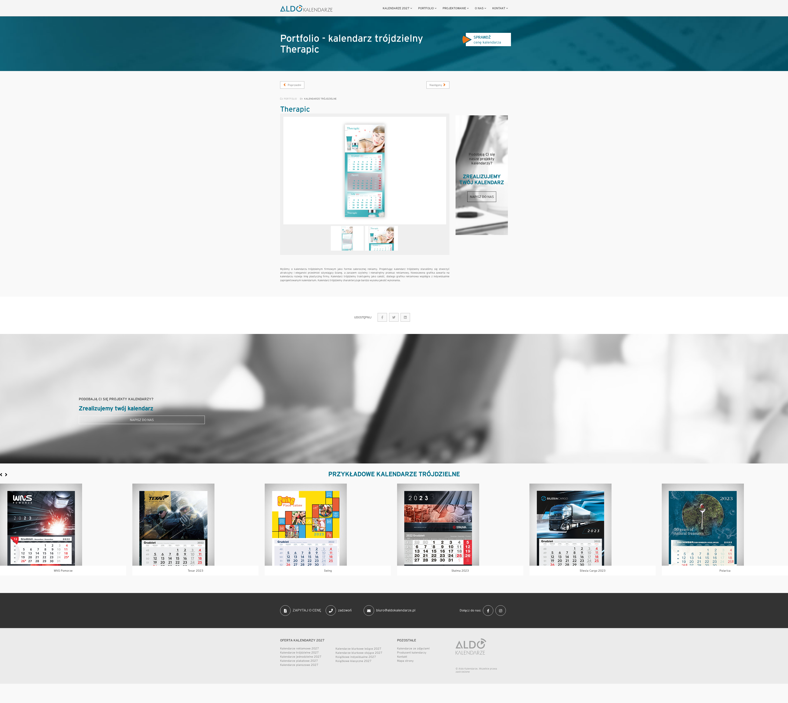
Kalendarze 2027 (396, 8)
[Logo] (306, 8)
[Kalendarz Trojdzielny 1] (365, 170)
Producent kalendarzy (411, 652)
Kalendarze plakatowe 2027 (299, 660)
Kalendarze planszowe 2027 (299, 664)
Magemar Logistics (327, 570)
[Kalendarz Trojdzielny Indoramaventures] (725, 525)
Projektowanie (454, 8)
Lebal (460, 570)
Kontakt (498, 8)
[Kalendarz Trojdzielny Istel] (592, 525)
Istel (593, 570)
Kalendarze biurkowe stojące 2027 (359, 652)
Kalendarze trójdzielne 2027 (299, 652)
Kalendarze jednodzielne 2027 (300, 656)
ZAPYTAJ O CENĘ (307, 610)
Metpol (195, 570)
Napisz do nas (482, 197)
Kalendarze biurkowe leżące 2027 (358, 648)
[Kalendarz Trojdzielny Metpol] (195, 525)
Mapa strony (405, 660)
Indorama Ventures (725, 570)
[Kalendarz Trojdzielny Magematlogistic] (328, 525)
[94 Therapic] (382, 317)
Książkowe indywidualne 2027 (356, 656)
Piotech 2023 (63, 570)
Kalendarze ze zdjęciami (413, 648)
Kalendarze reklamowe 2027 (299, 648)
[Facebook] (489, 610)
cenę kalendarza (487, 39)
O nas (479, 8)
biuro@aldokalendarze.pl (395, 610)
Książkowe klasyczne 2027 (353, 661)
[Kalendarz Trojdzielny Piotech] (63, 525)
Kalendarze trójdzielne (320, 98)
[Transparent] (347, 238)
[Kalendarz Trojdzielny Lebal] (460, 525)
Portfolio (426, 8)
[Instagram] (501, 610)
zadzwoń (345, 610)
